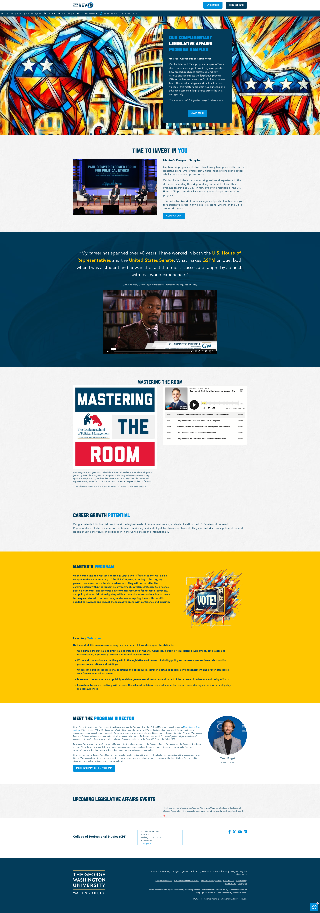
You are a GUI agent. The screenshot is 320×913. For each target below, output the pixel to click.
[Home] (83, 5)
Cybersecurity (66, 13)
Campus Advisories (164, 881)
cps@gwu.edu (147, 844)
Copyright (242, 884)
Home (6, 13)
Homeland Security (87, 13)
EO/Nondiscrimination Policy (186, 881)
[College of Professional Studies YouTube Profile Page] (240, 832)
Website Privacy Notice (211, 881)
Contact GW (228, 881)
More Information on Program (94, 768)
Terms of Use (230, 884)
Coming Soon (174, 216)
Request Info (236, 5)
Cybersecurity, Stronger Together (27, 13)
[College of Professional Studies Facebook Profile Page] (229, 832)
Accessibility (241, 881)
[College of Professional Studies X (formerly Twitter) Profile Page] (234, 832)
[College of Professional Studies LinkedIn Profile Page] (245, 832)
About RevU (129, 13)
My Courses (212, 5)
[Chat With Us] (314, 907)
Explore (50, 13)
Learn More (197, 113)
